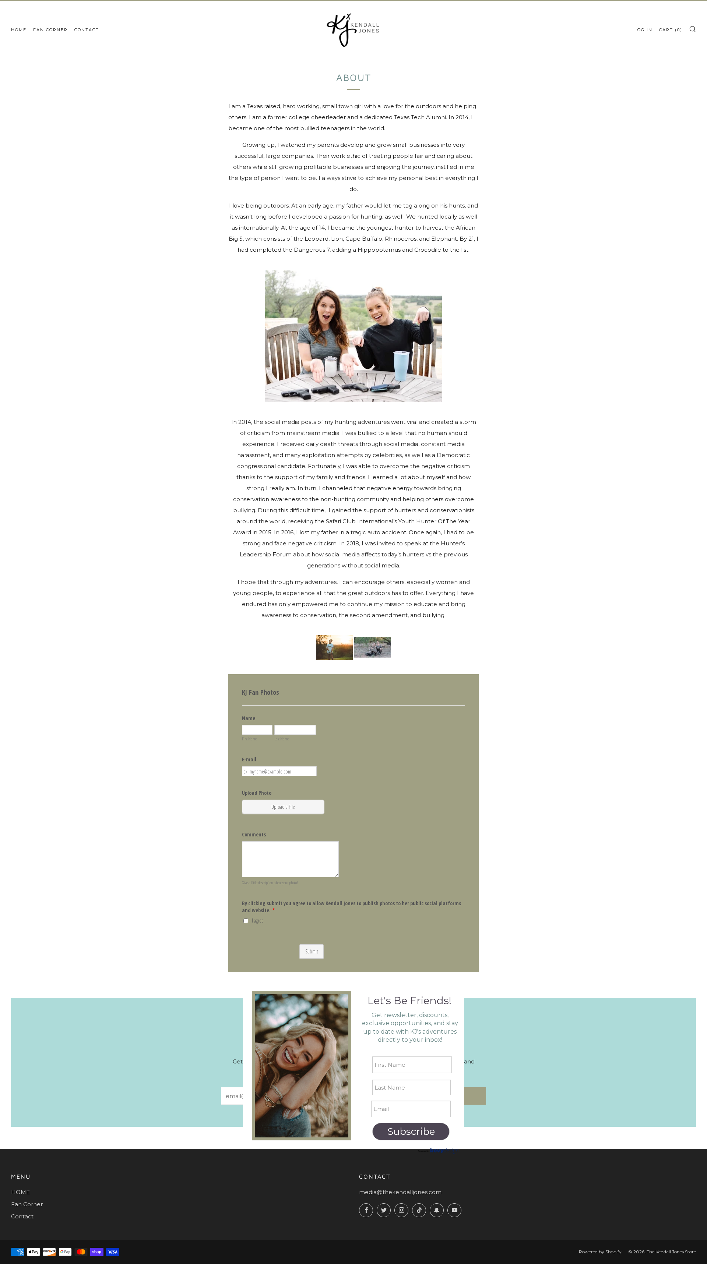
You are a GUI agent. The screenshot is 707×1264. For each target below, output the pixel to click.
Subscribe (411, 1131)
